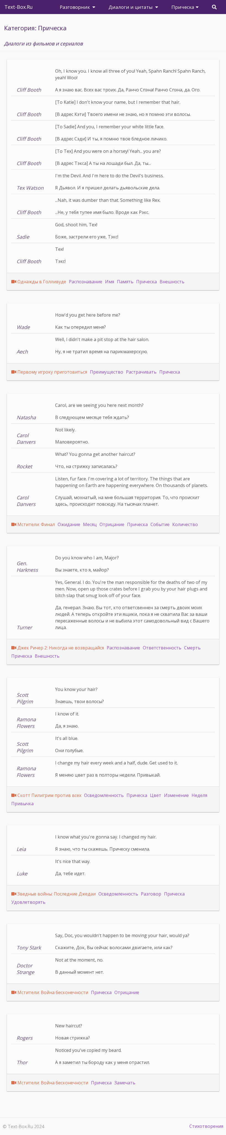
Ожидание (69, 524)
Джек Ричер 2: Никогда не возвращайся (60, 648)
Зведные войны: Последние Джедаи (56, 894)
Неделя (199, 795)
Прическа (146, 282)
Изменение (176, 795)
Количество (185, 524)
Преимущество (106, 372)
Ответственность (162, 648)
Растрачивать (141, 372)
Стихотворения (206, 1126)
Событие (160, 524)
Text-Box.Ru (18, 7)
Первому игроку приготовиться (52, 372)
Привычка (22, 804)
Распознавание (85, 282)
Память (125, 282)
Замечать (124, 1083)
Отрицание (111, 524)
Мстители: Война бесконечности (52, 992)
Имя (109, 282)
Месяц (90, 524)
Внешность (172, 282)
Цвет (155, 795)
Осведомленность (104, 795)
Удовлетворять (28, 902)
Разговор (151, 894)
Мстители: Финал (36, 524)
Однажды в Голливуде (41, 282)
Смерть (192, 648)
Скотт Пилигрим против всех (49, 795)
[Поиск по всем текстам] (214, 7)
